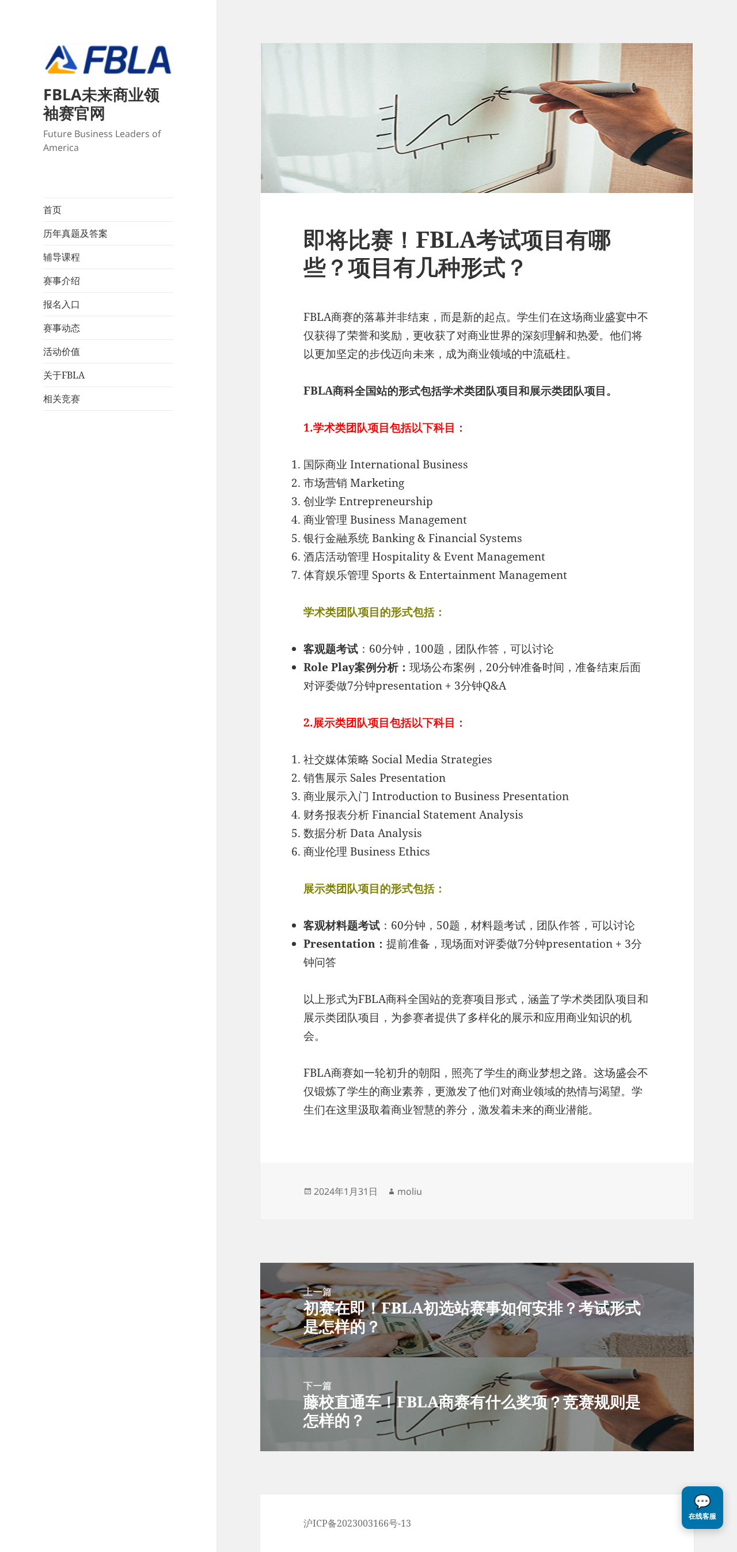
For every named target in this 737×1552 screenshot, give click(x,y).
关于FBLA (64, 375)
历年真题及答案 (75, 233)
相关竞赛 (61, 398)
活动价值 (61, 351)
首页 (52, 209)
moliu (409, 1191)
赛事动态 (61, 327)
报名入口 (61, 304)
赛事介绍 (61, 280)
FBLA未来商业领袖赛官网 (101, 103)
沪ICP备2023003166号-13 (357, 1523)
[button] (702, 1507)
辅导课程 (61, 257)
